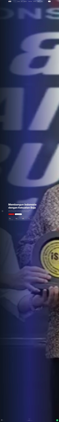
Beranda (19, 1)
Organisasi (25, 1)
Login (49, 1)
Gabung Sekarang (18, 214)
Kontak (42, 1)
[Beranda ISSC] (10, 1)
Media (38, 1)
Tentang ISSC (11, 214)
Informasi (34, 1)
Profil (21, 1)
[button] (2, 211)
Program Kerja (30, 1)
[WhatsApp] (57, 420)
